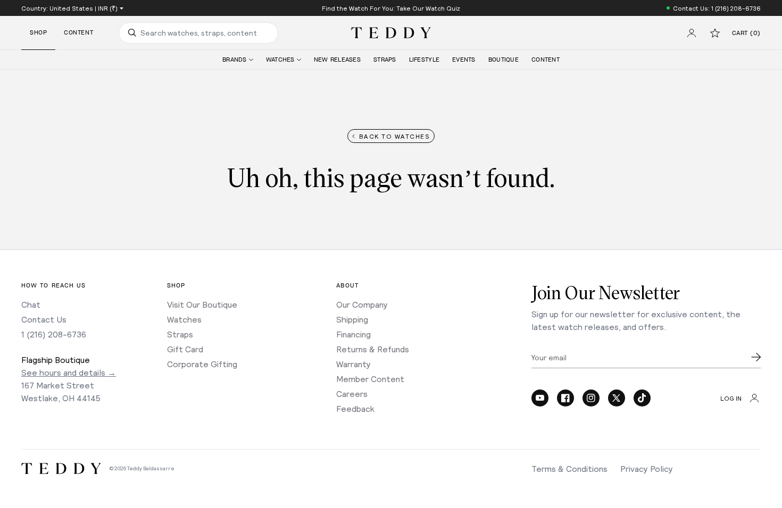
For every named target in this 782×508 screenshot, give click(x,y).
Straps (180, 334)
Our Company (362, 304)
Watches (184, 319)
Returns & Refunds (372, 349)
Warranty (353, 364)
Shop (38, 33)
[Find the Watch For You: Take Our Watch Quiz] (391, 8)
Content (78, 33)
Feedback (355, 408)
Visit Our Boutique (202, 304)
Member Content (370, 379)
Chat (30, 304)
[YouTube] (539, 398)
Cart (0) (746, 33)
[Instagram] (591, 398)
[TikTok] (642, 398)
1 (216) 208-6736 (53, 334)
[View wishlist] (715, 33)
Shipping (352, 319)
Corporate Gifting (202, 364)
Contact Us (43, 319)
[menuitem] (238, 60)
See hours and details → (68, 372)
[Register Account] (691, 33)
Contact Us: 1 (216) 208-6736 (717, 8)
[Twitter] (616, 398)
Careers (352, 393)
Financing (353, 334)
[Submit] (756, 357)
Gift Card (185, 349)
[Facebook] (565, 398)
